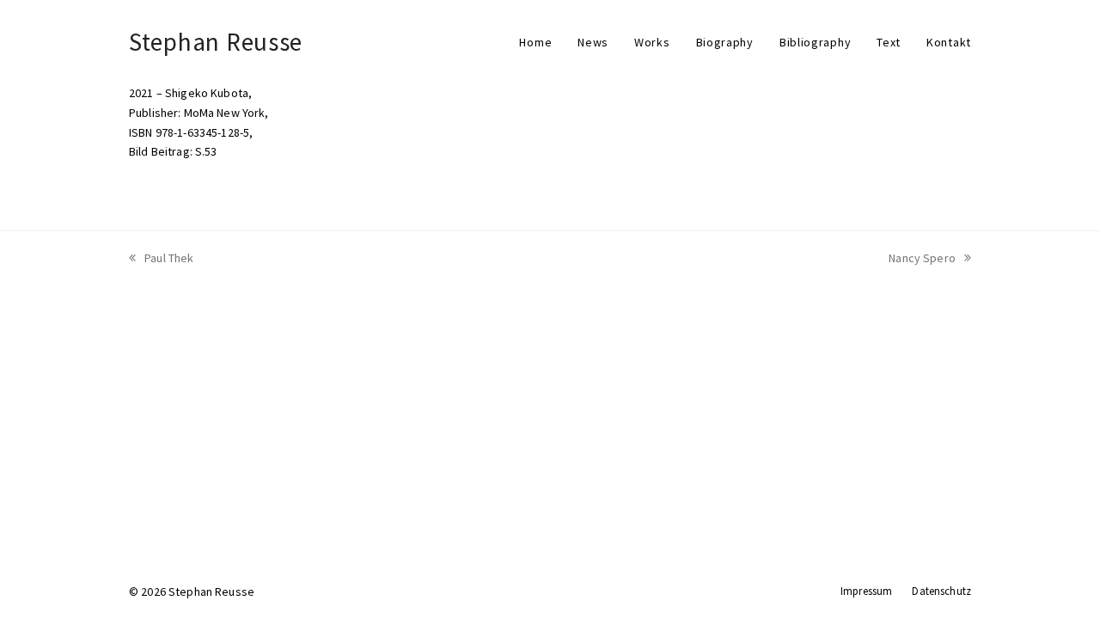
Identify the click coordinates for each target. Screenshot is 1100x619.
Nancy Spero (922, 258)
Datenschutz (941, 591)
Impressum (866, 591)
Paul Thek (168, 258)
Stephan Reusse (215, 42)
